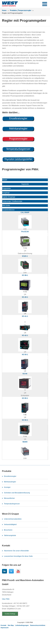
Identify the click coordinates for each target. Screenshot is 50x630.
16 (25, 262)
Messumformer (9, 498)
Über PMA (5, 599)
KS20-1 (25, 256)
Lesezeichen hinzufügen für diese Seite (18, 556)
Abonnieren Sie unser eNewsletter (16, 551)
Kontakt (3, 625)
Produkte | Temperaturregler (20, 10)
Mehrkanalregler (10, 482)
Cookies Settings (10, 613)
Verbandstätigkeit (10, 524)
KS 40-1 (25, 297)
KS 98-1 (25, 275)
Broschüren (8, 530)
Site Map (11, 625)
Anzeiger (7, 487)
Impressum (5, 627)
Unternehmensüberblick (12, 519)
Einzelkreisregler (10, 476)
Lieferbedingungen (22, 625)
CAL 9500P (25, 212)
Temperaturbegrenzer (12, 504)
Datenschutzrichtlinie (37, 625)
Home (4, 10)
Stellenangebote (10, 535)
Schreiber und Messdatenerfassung (17, 493)
